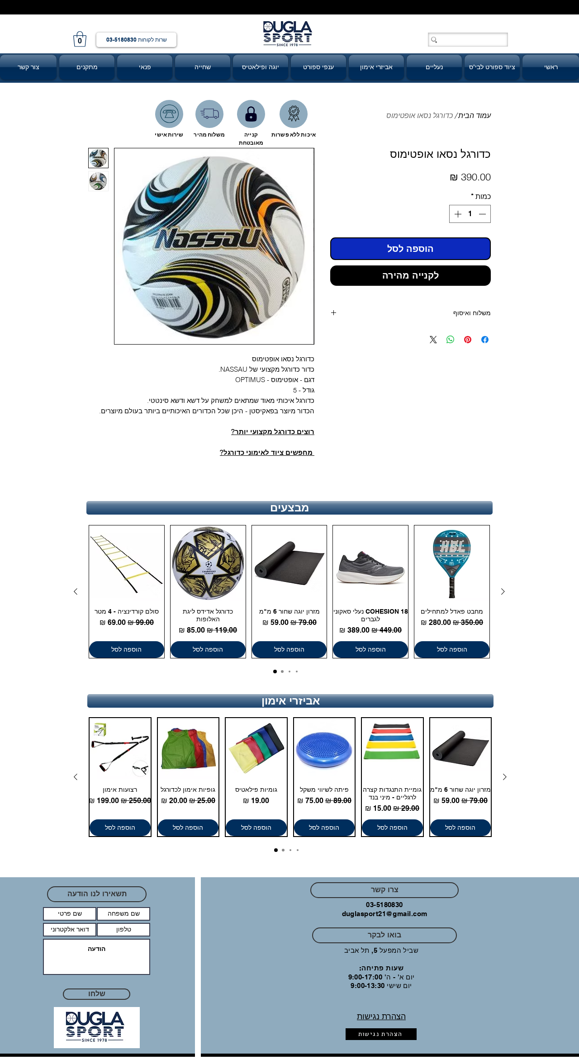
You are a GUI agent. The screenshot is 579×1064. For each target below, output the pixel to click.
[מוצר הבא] (75, 591)
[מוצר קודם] (503, 591)
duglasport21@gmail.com (384, 913)
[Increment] (457, 213)
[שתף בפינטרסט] (467, 339)
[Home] (169, 114)
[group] (289, 592)
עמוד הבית (474, 115)
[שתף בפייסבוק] (484, 339)
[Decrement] (483, 213)
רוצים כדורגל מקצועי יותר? (272, 431)
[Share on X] (433, 339)
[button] (79, 39)
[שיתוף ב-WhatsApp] (450, 339)
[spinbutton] (470, 213)
